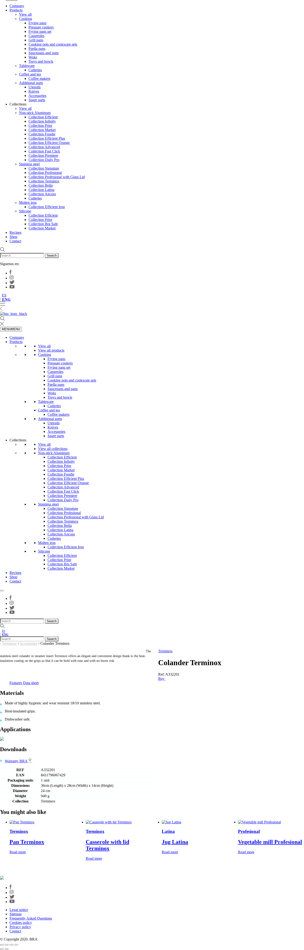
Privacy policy (20, 927)
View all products (51, 350)
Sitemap (16, 914)
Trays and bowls (40, 61)
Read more (18, 852)
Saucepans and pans (43, 53)
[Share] (11, 944)
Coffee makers (39, 78)
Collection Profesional (45, 173)
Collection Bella (40, 185)
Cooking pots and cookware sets (52, 44)
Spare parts (36, 100)
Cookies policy (21, 923)
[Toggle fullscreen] (7, 944)
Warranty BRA (16, 761)
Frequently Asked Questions (31, 918)
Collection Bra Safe (43, 224)
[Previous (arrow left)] (2, 949)
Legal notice (19, 910)
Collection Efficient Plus (46, 138)
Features (16, 683)
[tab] (16, 683)
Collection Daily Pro (43, 160)
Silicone (25, 211)
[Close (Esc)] (16, 944)
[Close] (2, 590)
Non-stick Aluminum (35, 113)
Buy (162, 679)
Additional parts (31, 83)
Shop (13, 237)
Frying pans (37, 23)
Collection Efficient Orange (49, 143)
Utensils (34, 87)
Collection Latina (41, 190)
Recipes (15, 232)
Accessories (37, 96)
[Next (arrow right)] (7, 949)
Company (17, 6)
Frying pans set (39, 31)
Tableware (27, 66)
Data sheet (31, 683)
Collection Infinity (42, 121)
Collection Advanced (44, 147)
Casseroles (36, 36)
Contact (15, 241)
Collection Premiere (43, 155)
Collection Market (42, 130)
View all (25, 14)
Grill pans (35, 40)
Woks (32, 57)
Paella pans (36, 49)
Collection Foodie (41, 134)
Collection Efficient (43, 117)
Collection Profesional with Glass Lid (56, 177)
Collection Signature (43, 168)
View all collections (52, 449)
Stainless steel (29, 164)
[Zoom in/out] (2, 944)
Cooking (25, 19)
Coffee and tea (30, 74)
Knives (33, 91)
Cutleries (35, 70)
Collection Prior (40, 126)
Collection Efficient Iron (46, 207)
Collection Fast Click (44, 151)
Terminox (9, 643)
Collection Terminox (43, 181)
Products (16, 10)
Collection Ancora (42, 194)
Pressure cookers (41, 27)
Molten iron (28, 203)
